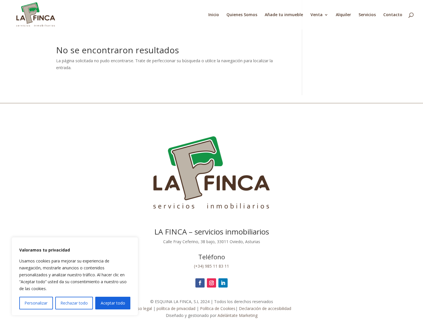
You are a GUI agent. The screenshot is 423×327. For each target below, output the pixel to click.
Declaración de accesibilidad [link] (265, 308)
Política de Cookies (217, 308)
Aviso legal (142, 308)
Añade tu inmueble (284, 15)
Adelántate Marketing (238, 315)
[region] (75, 276)
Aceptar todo (113, 303)
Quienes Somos (241, 15)
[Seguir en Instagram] (211, 283)
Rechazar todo (74, 303)
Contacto (392, 15)
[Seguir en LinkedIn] (223, 283)
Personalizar (35, 303)
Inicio (213, 15)
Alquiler (343, 15)
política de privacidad (175, 308)
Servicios (367, 15)
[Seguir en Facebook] (200, 283)
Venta (316, 15)
